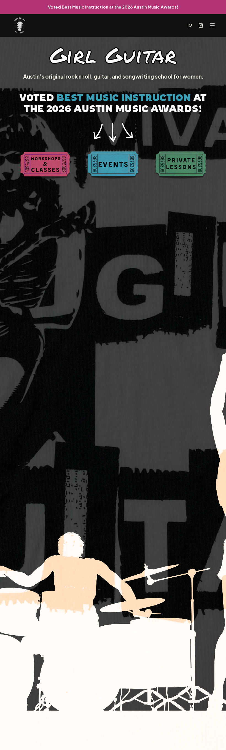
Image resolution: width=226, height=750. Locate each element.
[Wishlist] (190, 25)
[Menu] (212, 25)
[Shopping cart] (201, 25)
